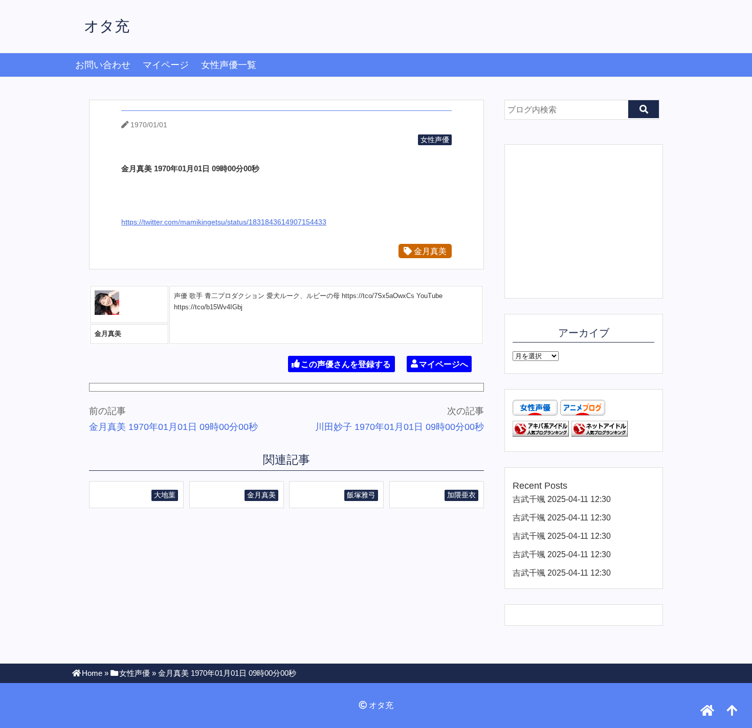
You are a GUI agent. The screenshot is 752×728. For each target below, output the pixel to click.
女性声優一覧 (228, 65)
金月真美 (429, 251)
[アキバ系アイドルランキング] (541, 433)
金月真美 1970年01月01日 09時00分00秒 (173, 427)
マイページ (166, 65)
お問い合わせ (102, 65)
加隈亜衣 (461, 495)
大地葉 (164, 495)
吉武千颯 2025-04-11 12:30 (562, 499)
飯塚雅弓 (361, 495)
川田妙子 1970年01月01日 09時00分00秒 (399, 427)
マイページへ (443, 363)
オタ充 (106, 26)
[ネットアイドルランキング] (599, 433)
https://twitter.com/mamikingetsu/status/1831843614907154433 (223, 222)
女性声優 (435, 139)
